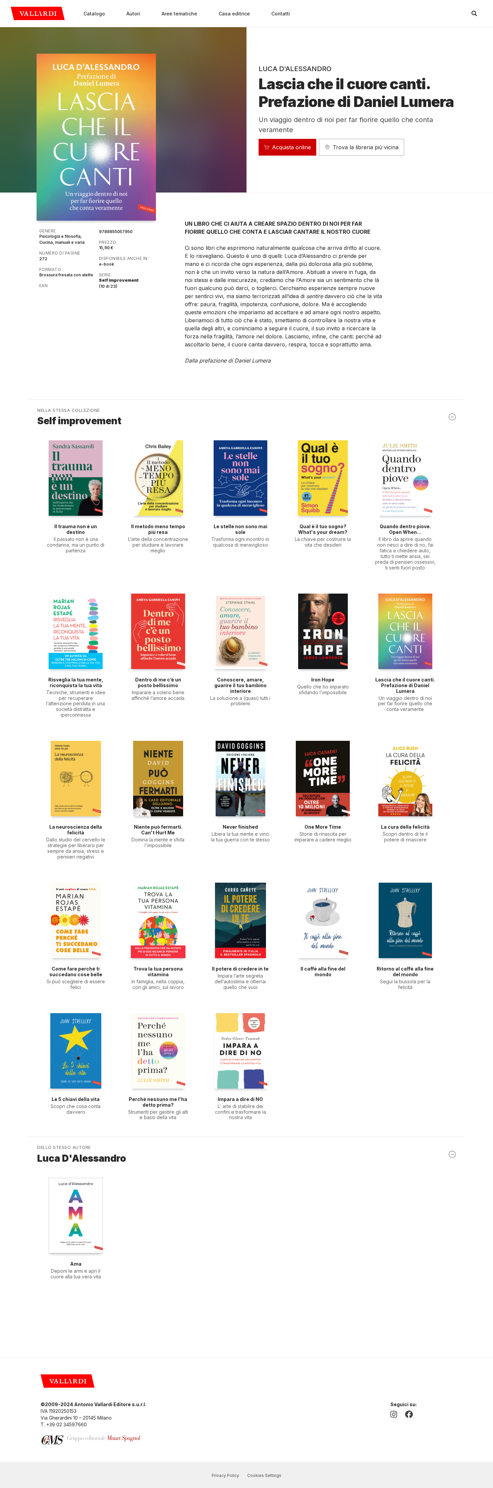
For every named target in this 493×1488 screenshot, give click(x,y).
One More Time (323, 827)
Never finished (240, 827)
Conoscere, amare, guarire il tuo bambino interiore (240, 685)
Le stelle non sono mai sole (240, 529)
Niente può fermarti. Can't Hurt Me (158, 829)
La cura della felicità (405, 827)
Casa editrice (234, 13)
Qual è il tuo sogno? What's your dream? (322, 529)
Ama (75, 1264)
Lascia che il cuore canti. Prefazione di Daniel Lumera (405, 685)
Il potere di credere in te (240, 969)
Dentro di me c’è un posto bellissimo (158, 682)
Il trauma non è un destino (75, 529)
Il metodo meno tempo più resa (158, 529)
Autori (133, 13)
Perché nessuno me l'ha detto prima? (158, 1102)
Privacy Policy (225, 1475)
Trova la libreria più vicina (365, 147)
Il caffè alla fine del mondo (322, 971)
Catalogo (94, 13)
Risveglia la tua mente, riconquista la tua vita (75, 682)
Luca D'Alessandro (295, 69)
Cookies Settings (264, 1475)
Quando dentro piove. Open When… (405, 529)
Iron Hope (322, 679)
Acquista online (291, 147)
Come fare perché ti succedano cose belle (75, 971)
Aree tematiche (179, 13)
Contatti (280, 13)
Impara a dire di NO (240, 1099)
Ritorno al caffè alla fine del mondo (405, 971)
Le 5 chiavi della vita (76, 1099)
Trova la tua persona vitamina (158, 971)
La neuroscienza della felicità (75, 829)
